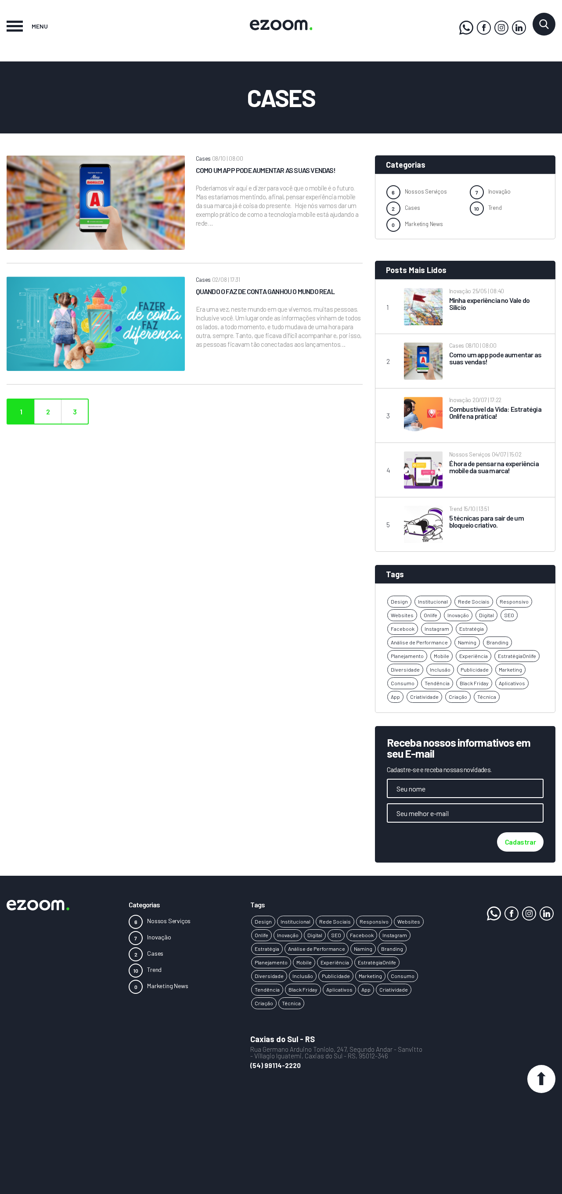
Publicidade (475, 669)
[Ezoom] (484, 28)
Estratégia (471, 629)
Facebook (402, 629)
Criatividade (424, 697)
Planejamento (407, 656)
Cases (412, 207)
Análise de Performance (419, 642)
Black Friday (474, 683)
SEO (509, 615)
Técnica (486, 697)
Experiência (473, 656)
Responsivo (514, 601)
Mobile (441, 656)
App (395, 697)
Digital (486, 615)
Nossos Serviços (426, 191)
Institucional (433, 601)
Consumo (402, 683)
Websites (402, 615)
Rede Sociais (474, 601)
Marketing (510, 669)
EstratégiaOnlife (517, 656)
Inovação (499, 191)
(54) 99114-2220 (275, 1065)
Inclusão (440, 669)
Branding (497, 642)
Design (399, 601)
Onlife (430, 615)
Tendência (437, 683)
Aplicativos (512, 683)
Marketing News (424, 223)
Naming (467, 642)
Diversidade (405, 669)
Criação (458, 697)
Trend (495, 207)
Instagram (437, 629)
